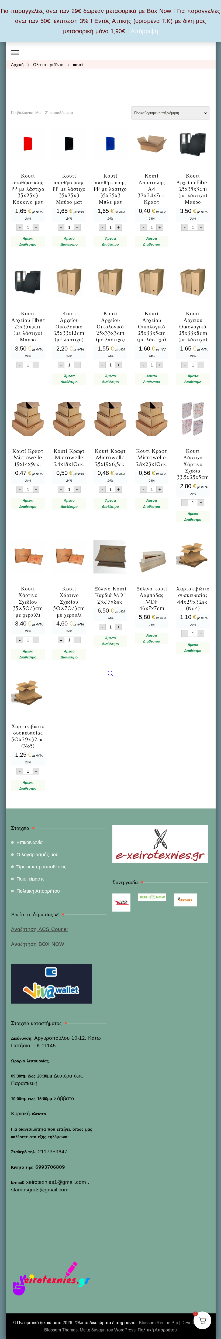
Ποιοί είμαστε (30, 879)
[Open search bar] (110, 412)
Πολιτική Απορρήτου (38, 891)
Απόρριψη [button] (144, 31)
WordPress (125, 1330)
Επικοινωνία (29, 842)
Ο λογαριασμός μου (37, 854)
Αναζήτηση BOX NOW (37, 944)
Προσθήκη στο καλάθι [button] (28, 176)
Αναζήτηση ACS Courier (39, 929)
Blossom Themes (61, 1330)
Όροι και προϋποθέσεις (41, 866)
